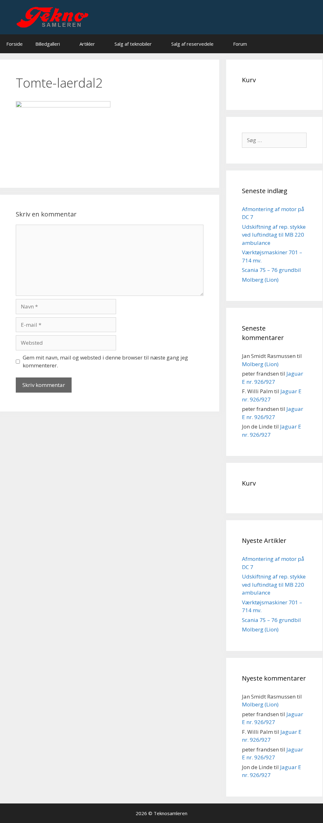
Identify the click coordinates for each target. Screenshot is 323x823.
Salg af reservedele (192, 44)
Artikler (87, 44)
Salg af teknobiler (133, 44)
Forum (240, 44)
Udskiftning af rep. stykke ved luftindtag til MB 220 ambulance (274, 234)
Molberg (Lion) (260, 279)
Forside (14, 44)
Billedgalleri (47, 44)
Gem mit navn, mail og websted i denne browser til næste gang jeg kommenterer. (105, 361)
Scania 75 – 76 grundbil (271, 269)
